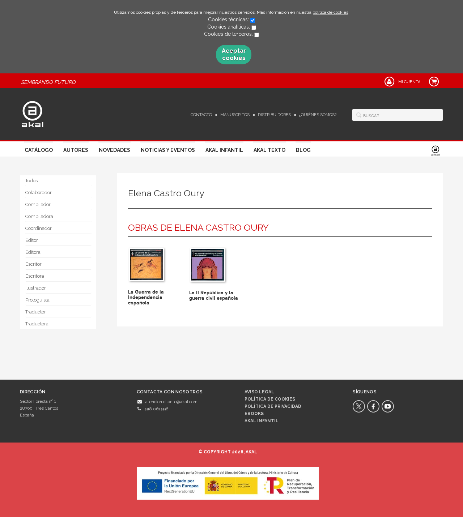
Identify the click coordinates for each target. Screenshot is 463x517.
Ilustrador (35, 288)
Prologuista (37, 300)
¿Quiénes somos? (317, 114)
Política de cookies (270, 399)
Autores (75, 150)
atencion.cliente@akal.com (171, 401)
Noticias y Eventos (168, 150)
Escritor (33, 264)
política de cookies (330, 12)
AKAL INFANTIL (262, 420)
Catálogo (39, 150)
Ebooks (254, 413)
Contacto (201, 114)
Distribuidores (274, 114)
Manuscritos (235, 114)
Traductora (36, 323)
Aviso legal (259, 391)
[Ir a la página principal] (32, 113)
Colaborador (38, 192)
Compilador (38, 204)
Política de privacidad (273, 406)
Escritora (34, 276)
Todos (31, 180)
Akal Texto (269, 150)
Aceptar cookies (234, 54)
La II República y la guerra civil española (213, 295)
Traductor (35, 312)
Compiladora (39, 216)
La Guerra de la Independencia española (146, 297)
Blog (303, 150)
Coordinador (38, 228)
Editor (31, 240)
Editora (33, 252)
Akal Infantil (224, 150)
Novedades (114, 150)
